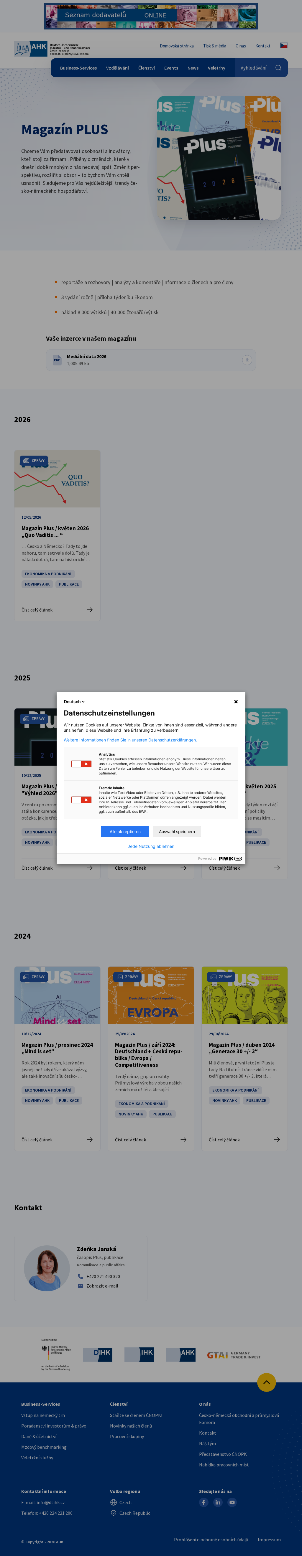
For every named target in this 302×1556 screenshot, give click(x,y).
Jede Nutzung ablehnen (151, 846)
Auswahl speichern (177, 831)
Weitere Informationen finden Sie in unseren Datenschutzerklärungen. (130, 740)
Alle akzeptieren (125, 831)
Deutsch (72, 701)
